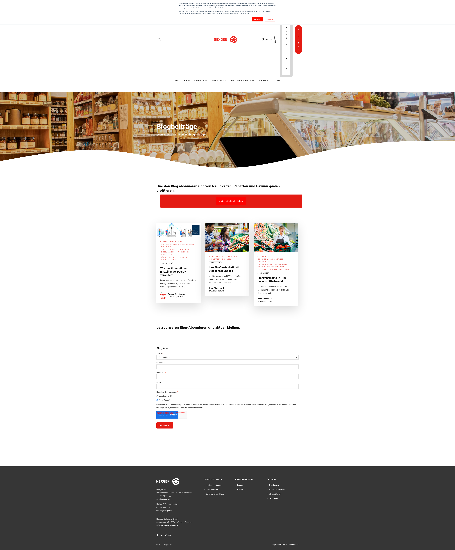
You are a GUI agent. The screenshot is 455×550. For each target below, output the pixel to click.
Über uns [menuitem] (271, 479)
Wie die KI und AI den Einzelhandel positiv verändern (173, 272)
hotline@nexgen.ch (164, 511)
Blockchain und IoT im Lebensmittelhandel (271, 279)
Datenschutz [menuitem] (294, 544)
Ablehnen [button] (270, 19)
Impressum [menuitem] (276, 544)
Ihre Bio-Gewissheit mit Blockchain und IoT (224, 269)
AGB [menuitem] (285, 544)
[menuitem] (214, 485)
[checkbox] (227, 398)
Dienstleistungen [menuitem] (213, 479)
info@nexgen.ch (163, 499)
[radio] (227, 396)
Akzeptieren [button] (257, 19)
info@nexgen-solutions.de (167, 525)
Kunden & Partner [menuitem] (244, 479)
